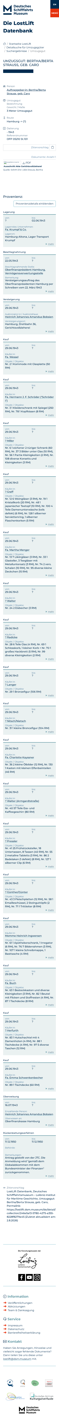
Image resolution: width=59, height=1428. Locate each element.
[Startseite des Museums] (4, 43)
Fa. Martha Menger (17, 549)
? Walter (10, 600)
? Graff (9, 491)
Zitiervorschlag (39, 147)
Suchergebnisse (16, 51)
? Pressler (11, 841)
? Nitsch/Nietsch (15, 721)
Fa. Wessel (11, 357)
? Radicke (11, 637)
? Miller (9, 440)
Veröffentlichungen (20, 1302)
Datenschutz (16, 1329)
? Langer (10, 684)
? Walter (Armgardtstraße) (22, 801)
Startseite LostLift (20, 43)
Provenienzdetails (34, 203)
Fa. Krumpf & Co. (16, 229)
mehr (51, 244)
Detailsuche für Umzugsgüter (25, 47)
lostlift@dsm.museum (17, 1358)
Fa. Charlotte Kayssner (19, 757)
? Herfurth (11, 1030)
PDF (28, 162)
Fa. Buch (10, 983)
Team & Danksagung (21, 1310)
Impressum (15, 1325)
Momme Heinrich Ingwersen (23, 935)
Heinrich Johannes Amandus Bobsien (29, 316)
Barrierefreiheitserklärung (24, 1332)
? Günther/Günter (16, 892)
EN (54, 4)
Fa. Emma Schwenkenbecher (24, 1077)
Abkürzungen (16, 1306)
